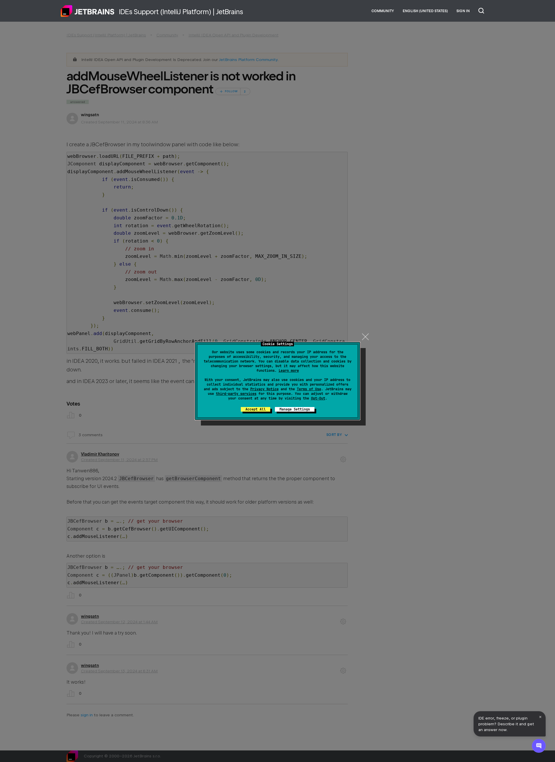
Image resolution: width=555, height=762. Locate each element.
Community (382, 11)
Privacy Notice (264, 389)
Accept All (255, 409)
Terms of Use (309, 389)
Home (87, 11)
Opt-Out (318, 398)
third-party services (236, 393)
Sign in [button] (463, 11)
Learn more (289, 370)
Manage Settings (295, 409)
